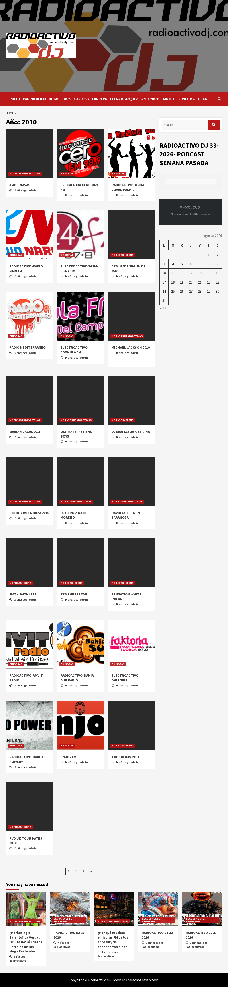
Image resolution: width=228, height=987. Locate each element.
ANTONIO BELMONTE (158, 98)
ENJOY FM (68, 757)
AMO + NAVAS (19, 184)
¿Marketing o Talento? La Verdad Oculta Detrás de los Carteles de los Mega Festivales (25, 941)
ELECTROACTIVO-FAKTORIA (126, 677)
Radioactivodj (18, 960)
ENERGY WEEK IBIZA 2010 (29, 512)
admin (32, 190)
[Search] (219, 98)
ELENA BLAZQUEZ (124, 98)
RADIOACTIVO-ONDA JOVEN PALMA (128, 187)
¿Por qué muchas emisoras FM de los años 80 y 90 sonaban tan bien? (113, 939)
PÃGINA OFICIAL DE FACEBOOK (47, 98)
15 (208, 273)
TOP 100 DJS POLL (126, 757)
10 (164, 273)
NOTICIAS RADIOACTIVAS (25, 173)
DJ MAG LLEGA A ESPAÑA (131, 431)
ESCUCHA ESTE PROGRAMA (63, 920)
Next (92, 871)
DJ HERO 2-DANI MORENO (73, 515)
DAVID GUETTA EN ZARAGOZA (126, 515)
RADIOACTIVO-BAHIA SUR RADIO (77, 677)
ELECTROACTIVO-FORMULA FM (75, 349)
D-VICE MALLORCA (192, 98)
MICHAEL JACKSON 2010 (131, 347)
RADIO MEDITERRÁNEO (27, 347)
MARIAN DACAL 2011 (25, 431)
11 (173, 273)
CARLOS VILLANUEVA (90, 98)
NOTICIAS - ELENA (122, 255)
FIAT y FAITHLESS (23, 594)
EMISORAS (67, 173)
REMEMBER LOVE (74, 594)
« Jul (162, 308)
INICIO (14, 98)
